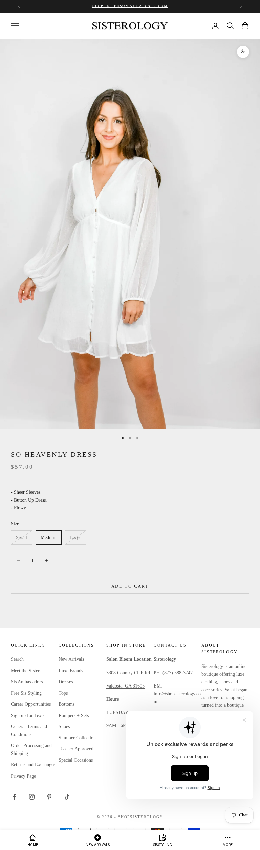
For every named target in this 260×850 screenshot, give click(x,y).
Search (17, 659)
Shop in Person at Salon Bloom (130, 6)
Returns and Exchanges (33, 764)
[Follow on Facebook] (14, 796)
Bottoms (66, 704)
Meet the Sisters (26, 670)
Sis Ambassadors (27, 681)
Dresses (66, 681)
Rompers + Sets (74, 715)
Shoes (64, 726)
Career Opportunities (31, 704)
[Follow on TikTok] (67, 796)
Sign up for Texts (27, 715)
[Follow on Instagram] (31, 796)
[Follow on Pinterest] (49, 796)
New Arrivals (71, 659)
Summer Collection (77, 737)
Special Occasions (76, 760)
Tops (63, 693)
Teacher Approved (76, 748)
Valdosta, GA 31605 (125, 686)
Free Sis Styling (26, 693)
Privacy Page (23, 776)
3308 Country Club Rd (128, 672)
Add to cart (130, 586)
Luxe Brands (71, 670)
